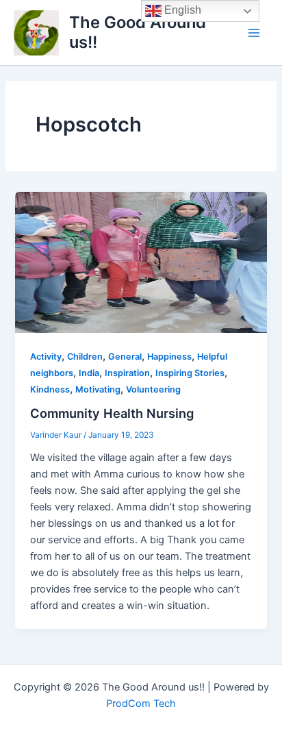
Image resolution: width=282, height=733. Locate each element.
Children (85, 356)
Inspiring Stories (190, 373)
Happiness (169, 356)
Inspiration (127, 373)
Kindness (50, 389)
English (181, 10)
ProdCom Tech (141, 703)
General (125, 356)
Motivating (97, 389)
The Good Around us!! (137, 31)
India (89, 373)
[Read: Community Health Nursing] (140, 262)
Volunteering (153, 389)
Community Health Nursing (112, 413)
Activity (46, 356)
